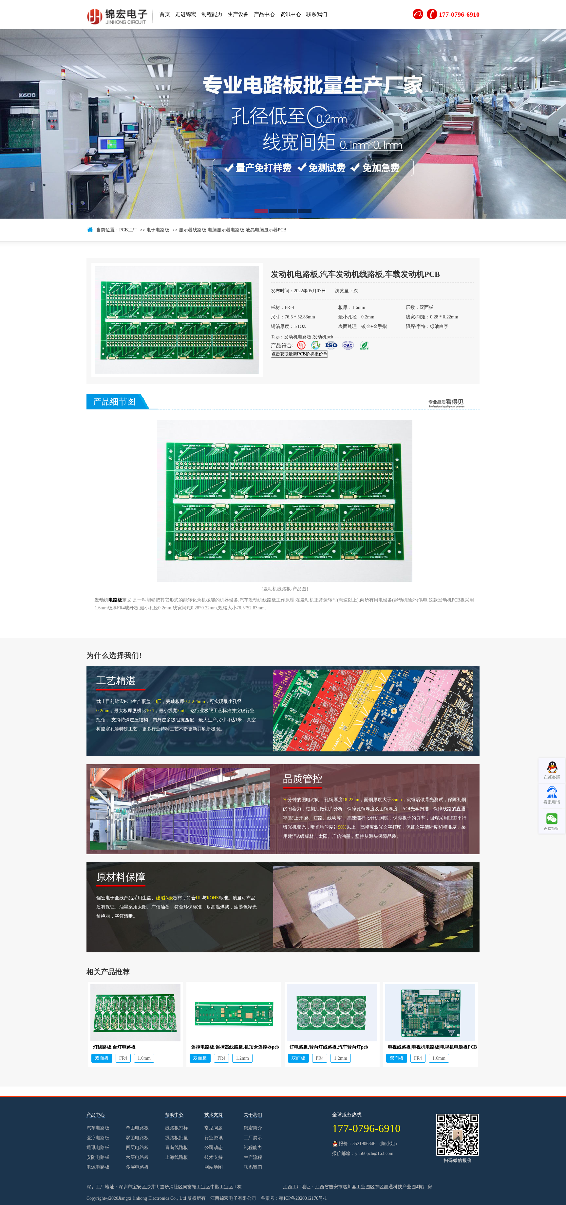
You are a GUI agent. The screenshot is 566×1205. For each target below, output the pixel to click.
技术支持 (213, 1157)
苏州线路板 (218, 1090)
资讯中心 (290, 14)
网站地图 (213, 1167)
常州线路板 (363, 1090)
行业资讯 (213, 1137)
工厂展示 (253, 1137)
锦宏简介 (253, 1127)
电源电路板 (97, 1167)
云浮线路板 (509, 1090)
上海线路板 (242, 1090)
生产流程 (253, 1157)
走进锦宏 (185, 14)
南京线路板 (315, 1090)
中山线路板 (533, 1090)
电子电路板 (157, 229)
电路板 (115, 600)
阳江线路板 (460, 1090)
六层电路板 (137, 1157)
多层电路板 (137, 1167)
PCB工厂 (128, 229)
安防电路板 (97, 1157)
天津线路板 (194, 1090)
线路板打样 (176, 1127)
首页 (165, 14)
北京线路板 (388, 1090)
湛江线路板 (485, 1090)
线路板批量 (176, 1137)
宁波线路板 (121, 1090)
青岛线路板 (176, 1147)
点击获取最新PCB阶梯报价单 (299, 353)
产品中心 (264, 14)
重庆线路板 (412, 1090)
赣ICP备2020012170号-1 (303, 1198)
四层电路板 (137, 1147)
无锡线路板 (169, 1090)
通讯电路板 (97, 1147)
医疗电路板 (97, 1137)
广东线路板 (436, 1090)
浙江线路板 (97, 1090)
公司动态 (213, 1147)
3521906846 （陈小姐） (376, 1143)
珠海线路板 (73, 1090)
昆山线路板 (339, 1090)
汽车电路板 (97, 1127)
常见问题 (213, 1127)
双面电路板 (137, 1137)
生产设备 (238, 14)
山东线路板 (291, 1090)
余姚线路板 (145, 1090)
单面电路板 (137, 1127)
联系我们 (316, 14)
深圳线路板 (266, 1090)
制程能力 (211, 14)
